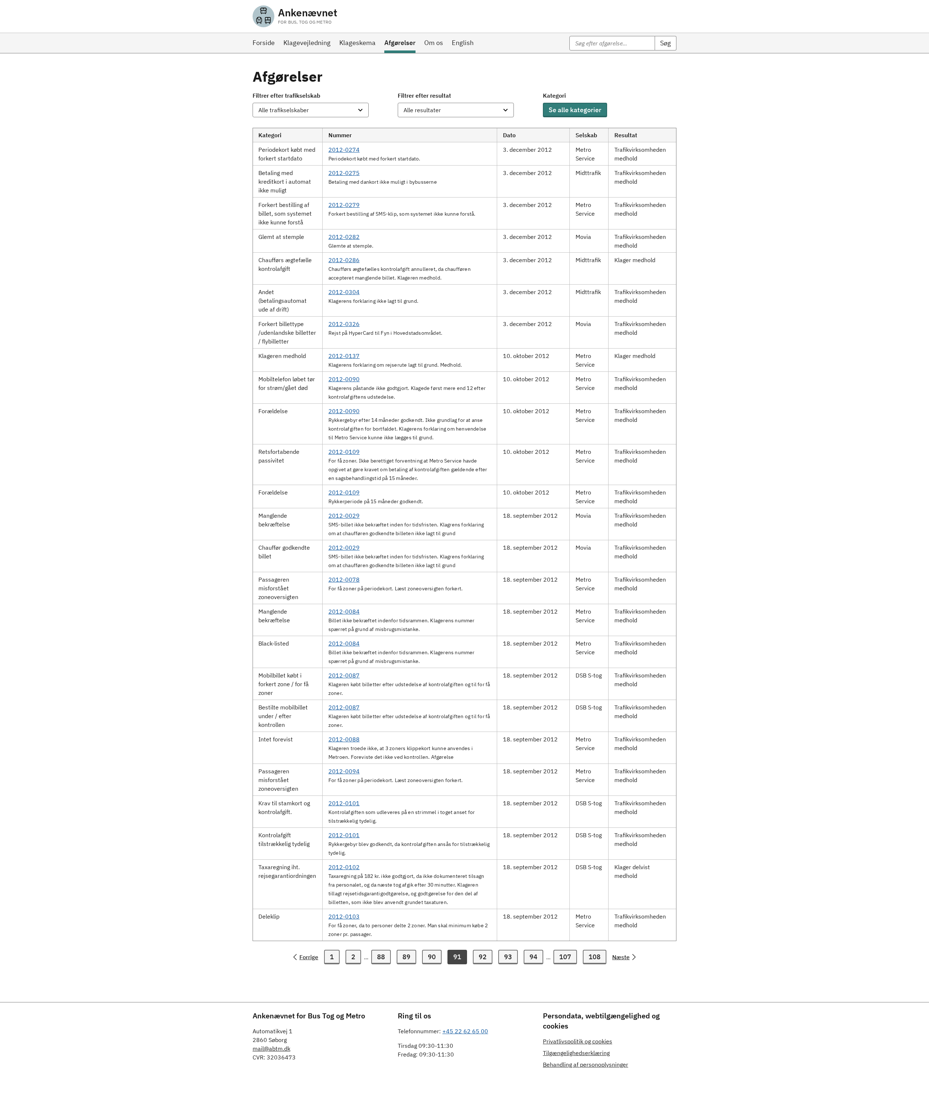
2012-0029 (344, 515)
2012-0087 (344, 675)
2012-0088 (344, 739)
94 (533, 957)
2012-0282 (344, 236)
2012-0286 (344, 260)
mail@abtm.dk (271, 1048)
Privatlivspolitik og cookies (577, 1041)
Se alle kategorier (575, 110)
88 (381, 957)
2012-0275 (344, 172)
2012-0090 (344, 379)
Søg (665, 43)
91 (457, 957)
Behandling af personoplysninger (585, 1064)
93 (508, 957)
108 (595, 957)
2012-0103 (344, 916)
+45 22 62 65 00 (465, 1031)
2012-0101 (344, 803)
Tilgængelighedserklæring (576, 1053)
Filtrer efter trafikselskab (286, 95)
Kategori (554, 95)
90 (432, 957)
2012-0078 (344, 579)
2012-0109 (344, 451)
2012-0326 (344, 323)
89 (406, 957)
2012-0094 (344, 771)
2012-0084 (344, 611)
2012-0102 (344, 867)
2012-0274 (344, 149)
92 (483, 957)
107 (565, 957)
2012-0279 (344, 204)
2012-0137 (344, 355)
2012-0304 (344, 292)
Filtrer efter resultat (424, 95)
